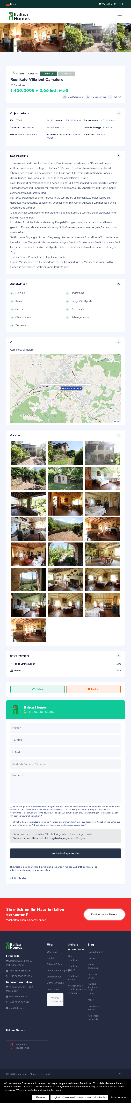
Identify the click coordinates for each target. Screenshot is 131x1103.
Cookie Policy (54, 1090)
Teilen (39, 689)
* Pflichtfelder (18, 878)
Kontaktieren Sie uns (104, 914)
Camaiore (33, 73)
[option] (91, 37)
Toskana (20, 73)
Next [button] (125, 37)
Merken (95, 689)
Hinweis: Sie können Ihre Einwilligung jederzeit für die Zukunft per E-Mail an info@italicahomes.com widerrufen (54, 868)
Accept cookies (118, 1097)
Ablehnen (40, 1097)
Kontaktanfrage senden (65, 853)
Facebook (22, 1046)
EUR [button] (121, 4)
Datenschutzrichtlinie (25, 838)
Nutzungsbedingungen (57, 838)
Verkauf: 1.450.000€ (71, 388)
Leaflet (117, 421)
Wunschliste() (108, 4)
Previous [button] (6, 37)
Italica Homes (35, 707)
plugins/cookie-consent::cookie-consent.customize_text (79, 1097)
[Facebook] (120, 1074)
